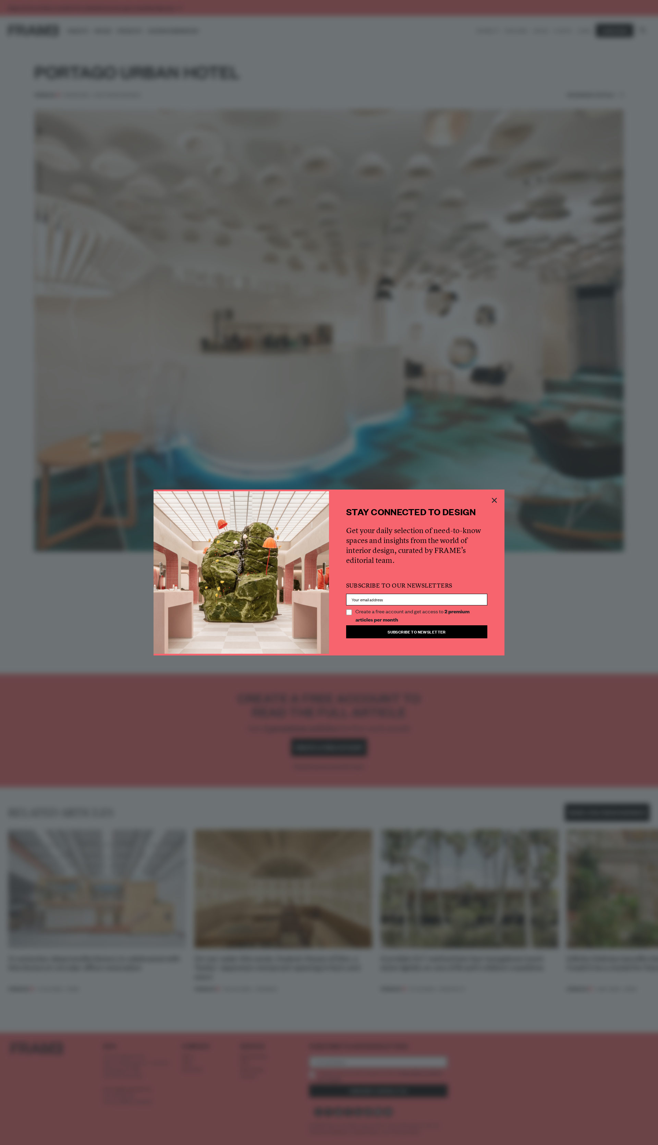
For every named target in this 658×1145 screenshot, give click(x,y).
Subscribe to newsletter (417, 631)
